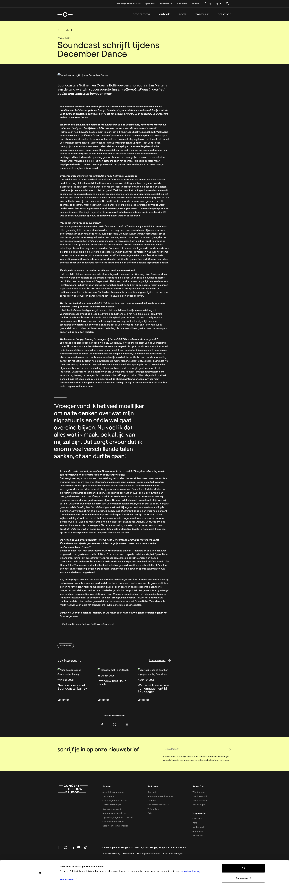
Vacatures (198, 835)
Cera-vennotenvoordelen (116, 826)
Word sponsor (200, 800)
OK (243, 868)
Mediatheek (199, 827)
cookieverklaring (191, 871)
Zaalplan (152, 800)
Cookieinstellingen (173, 853)
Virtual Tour (154, 809)
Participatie (109, 796)
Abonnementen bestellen (161, 796)
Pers (195, 823)
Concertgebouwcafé (158, 804)
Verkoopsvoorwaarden (148, 853)
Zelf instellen (66, 879)
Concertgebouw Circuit (128, 3)
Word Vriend (199, 792)
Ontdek (164, 14)
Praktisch (225, 14)
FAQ (150, 813)
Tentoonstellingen (112, 804)
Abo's (182, 14)
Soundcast (198, 831)
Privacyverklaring (111, 853)
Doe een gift (199, 804)
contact (196, 3)
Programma (141, 14)
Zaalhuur (201, 14)
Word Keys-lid (200, 796)
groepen (150, 3)
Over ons (197, 818)
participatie (166, 3)
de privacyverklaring (219, 760)
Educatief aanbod (112, 809)
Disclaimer (128, 853)
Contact (152, 792)
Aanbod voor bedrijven (114, 813)
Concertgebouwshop (113, 821)
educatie (182, 3)
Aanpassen (242, 878)
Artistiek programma (113, 792)
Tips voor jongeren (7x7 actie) (118, 817)
